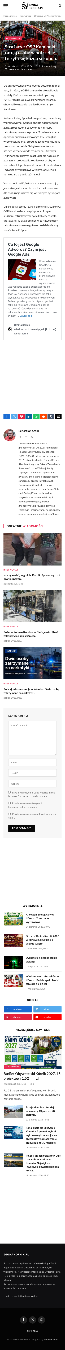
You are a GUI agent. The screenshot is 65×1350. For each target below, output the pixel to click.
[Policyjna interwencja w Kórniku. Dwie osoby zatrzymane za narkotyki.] (32, 663)
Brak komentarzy (47, 66)
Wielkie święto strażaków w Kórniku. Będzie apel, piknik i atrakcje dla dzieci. (42, 980)
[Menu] (5, 6)
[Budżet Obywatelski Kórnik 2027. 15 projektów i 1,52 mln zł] (33, 1052)
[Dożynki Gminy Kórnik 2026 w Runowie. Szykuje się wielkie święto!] (13, 940)
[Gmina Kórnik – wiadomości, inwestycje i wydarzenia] (32, 5)
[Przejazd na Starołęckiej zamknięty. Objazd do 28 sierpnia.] (13, 1111)
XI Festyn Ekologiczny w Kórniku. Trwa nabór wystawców (40, 918)
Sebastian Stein (29, 431)
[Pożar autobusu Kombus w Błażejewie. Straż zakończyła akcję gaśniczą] (32, 606)
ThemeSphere (51, 1339)
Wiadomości (12, 1066)
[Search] (60, 6)
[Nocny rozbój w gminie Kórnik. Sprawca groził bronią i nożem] (32, 549)
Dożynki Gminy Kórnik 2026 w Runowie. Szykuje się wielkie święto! (42, 940)
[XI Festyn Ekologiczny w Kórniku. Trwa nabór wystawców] (13, 919)
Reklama (32, 1331)
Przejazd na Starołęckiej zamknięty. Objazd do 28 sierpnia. (40, 1111)
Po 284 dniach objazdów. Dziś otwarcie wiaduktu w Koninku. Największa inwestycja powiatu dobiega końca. (43, 1163)
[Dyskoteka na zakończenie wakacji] (13, 962)
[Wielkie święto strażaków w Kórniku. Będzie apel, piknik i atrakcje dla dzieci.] (13, 980)
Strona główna (10, 16)
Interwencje (25, 16)
